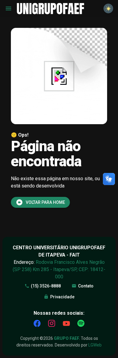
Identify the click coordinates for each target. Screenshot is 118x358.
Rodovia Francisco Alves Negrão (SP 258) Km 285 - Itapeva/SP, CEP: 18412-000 (59, 269)
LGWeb (95, 345)
